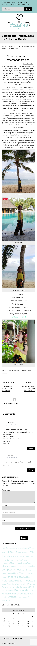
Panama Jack (24, 133)
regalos (4, 597)
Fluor (4, 548)
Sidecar (25, 92)
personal (10, 573)
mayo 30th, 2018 (11, 457)
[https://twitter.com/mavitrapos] (13, 638)
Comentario (6, 490)
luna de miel (27, 64)
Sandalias (12, 597)
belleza (30, 580)
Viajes (21, 573)
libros (4, 552)
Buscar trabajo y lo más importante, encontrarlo (8, 388)
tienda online (30, 566)
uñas (20, 560)
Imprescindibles (23, 552)
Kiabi (8, 560)
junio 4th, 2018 (11, 425)
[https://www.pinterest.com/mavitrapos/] (16, 638)
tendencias (13, 576)
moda (30, 593)
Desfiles (23, 577)
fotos (29, 563)
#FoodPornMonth (10, 593)
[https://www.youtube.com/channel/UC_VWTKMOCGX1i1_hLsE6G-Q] (18, 638)
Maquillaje (5, 591)
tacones (23, 593)
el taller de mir (18, 557)
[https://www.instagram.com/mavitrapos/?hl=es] (21, 638)
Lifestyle (11, 49)
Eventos (6, 600)
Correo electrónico (9, 513)
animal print (21, 584)
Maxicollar (16, 587)
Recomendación (23, 590)
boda (4, 584)
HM (28, 597)
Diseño (24, 560)
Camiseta (23, 587)
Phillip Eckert (12, 584)
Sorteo (31, 587)
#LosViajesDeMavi (13, 371)
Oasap (24, 563)
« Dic (3, 631)
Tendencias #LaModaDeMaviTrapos (20, 548)
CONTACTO (25, 4)
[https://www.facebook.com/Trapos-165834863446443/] (11, 638)
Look (16, 49)
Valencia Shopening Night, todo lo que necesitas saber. (28, 388)
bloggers (6, 566)
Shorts (11, 591)
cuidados (14, 560)
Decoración (24, 570)
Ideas (28, 577)
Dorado (27, 573)
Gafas (16, 573)
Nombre (5, 505)
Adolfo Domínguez (18, 566)
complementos (11, 569)
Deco (23, 581)
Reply (31, 448)
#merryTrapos (21, 597)
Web (3, 520)
